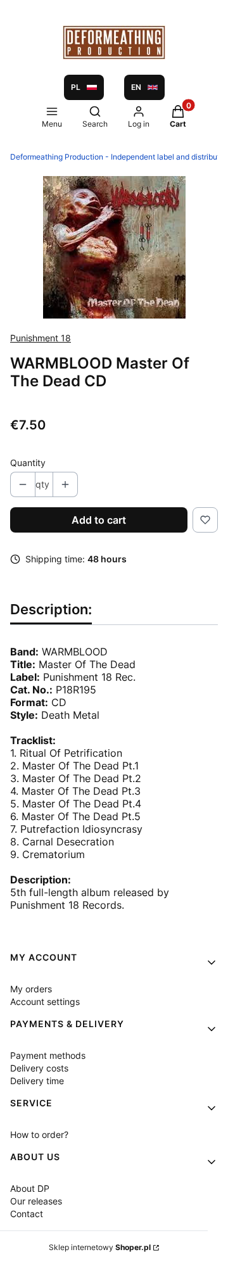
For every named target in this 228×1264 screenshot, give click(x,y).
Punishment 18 (40, 337)
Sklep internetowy (100, 1247)
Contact (26, 1213)
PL (75, 87)
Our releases (36, 1201)
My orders (31, 988)
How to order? (39, 1134)
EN (136, 87)
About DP (29, 1188)
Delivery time (37, 1080)
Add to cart (99, 520)
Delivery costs (39, 1068)
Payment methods (48, 1055)
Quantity (28, 462)
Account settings (45, 1001)
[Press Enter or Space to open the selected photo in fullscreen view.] (114, 247)
